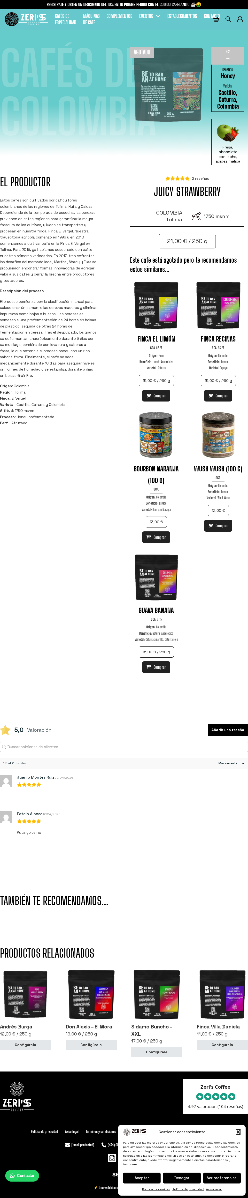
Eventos (146, 16)
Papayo (224, 368)
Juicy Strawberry (187, 191)
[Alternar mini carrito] (216, 19)
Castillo (227, 92)
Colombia (228, 106)
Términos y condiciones (101, 1131)
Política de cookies (156, 1189)
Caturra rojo (171, 639)
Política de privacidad (188, 1189)
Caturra (227, 99)
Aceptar (142, 1178)
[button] (238, 1132)
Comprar (160, 395)
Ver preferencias (222, 1178)
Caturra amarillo (154, 639)
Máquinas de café (91, 19)
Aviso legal (214, 1189)
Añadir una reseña (227, 730)
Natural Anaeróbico (163, 633)
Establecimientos (182, 16)
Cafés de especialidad (65, 19)
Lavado (225, 362)
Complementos (119, 16)
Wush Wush (223, 498)
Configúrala (25, 1045)
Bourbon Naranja (162, 509)
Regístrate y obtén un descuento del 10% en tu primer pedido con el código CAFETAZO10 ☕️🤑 (124, 4)
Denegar (181, 1178)
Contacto (212, 16)
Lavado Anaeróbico (163, 362)
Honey (228, 75)
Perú (161, 355)
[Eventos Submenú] (158, 16)
